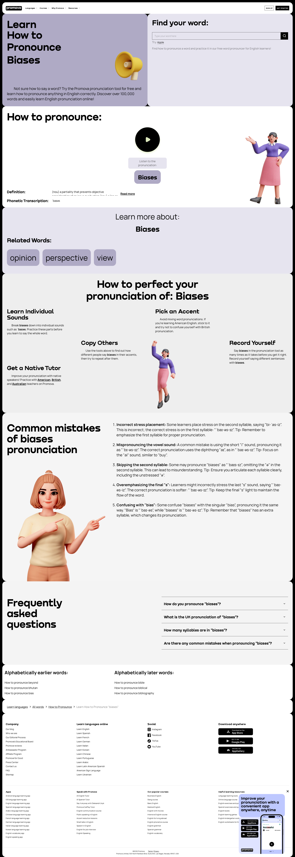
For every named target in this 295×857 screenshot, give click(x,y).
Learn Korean (83, 749)
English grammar (154, 826)
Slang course (153, 799)
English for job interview (86, 829)
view (105, 257)
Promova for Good (14, 758)
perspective (67, 257)
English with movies (156, 811)
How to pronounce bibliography (134, 693)
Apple (160, 42)
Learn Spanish (83, 733)
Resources (73, 8)
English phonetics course (158, 822)
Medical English (154, 807)
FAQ (8, 770)
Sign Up (269, 8)
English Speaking (83, 833)
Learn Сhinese (84, 754)
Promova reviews (14, 745)
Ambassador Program (16, 749)
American (44, 380)
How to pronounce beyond (21, 682)
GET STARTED (282, 8)
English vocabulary (155, 833)
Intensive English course (157, 814)
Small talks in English (85, 822)
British (56, 380)
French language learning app (17, 818)
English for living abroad (157, 818)
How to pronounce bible (129, 682)
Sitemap (10, 774)
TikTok (155, 740)
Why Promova (58, 8)
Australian (19, 384)
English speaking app (14, 837)
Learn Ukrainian (84, 774)
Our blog (10, 729)
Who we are (11, 733)
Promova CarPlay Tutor (86, 807)
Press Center (12, 762)
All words (38, 707)
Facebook (157, 735)
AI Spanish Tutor (83, 799)
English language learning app (18, 803)
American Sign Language (88, 770)
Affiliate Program (14, 754)
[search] (284, 36)
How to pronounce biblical (130, 688)
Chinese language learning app (18, 814)
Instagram (157, 729)
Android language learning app (18, 796)
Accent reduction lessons (87, 818)
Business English (154, 796)
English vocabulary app (15, 833)
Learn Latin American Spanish (91, 766)
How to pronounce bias (19, 693)
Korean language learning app (17, 829)
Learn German (83, 741)
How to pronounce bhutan (21, 688)
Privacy (156, 851)
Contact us (11, 766)
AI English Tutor (83, 796)
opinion (23, 257)
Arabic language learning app (17, 811)
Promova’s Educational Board (19, 741)
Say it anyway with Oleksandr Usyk (90, 803)
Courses (43, 8)
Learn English (83, 729)
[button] (225, 604)
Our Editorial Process (16, 737)
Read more (127, 194)
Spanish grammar (154, 829)
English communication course (89, 811)
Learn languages (17, 707)
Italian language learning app (17, 826)
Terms (150, 851)
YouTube (156, 746)
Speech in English (84, 826)
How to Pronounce (60, 707)
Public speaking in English (87, 814)
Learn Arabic (82, 762)
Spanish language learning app (18, 807)
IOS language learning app (16, 799)
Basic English (153, 803)
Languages (30, 8)
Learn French (83, 737)
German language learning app (18, 822)
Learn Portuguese (85, 758)
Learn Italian (82, 745)
